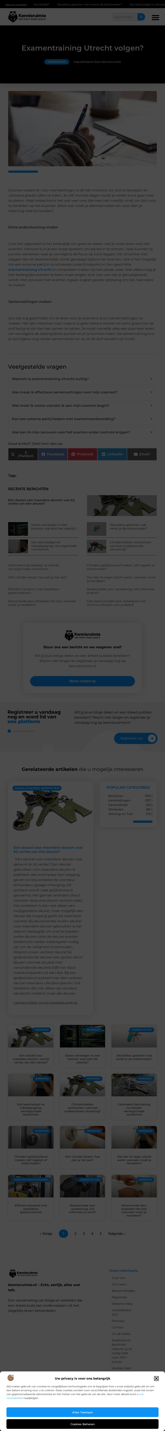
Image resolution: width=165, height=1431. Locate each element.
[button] (156, 1378)
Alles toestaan (82, 1412)
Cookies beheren (82, 1424)
